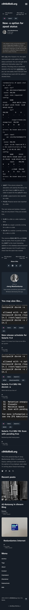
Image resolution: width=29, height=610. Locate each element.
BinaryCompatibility (14, 380)
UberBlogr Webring (14, 606)
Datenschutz (5, 583)
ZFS (16, 18)
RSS (3, 587)
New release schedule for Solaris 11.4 (14, 336)
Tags (3, 563)
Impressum (5, 575)
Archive (4, 559)
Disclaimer (5, 579)
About (3, 567)
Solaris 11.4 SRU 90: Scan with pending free (14, 432)
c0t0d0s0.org (9, 3)
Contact (4, 571)
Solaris (10, 18)
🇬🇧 (4, 18)
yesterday (20, 69)
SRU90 (4, 380)
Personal (4, 511)
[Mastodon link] (3, 471)
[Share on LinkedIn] (16, 265)
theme (3, 600)
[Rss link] (13, 471)
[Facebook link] (6, 471)
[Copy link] (20, 265)
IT (2, 348)
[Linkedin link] (9, 471)
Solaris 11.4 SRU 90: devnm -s (11, 385)
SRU (15, 327)
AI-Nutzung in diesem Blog (12, 505)
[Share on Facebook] (8, 265)
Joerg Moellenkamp (12, 30)
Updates (21, 327)
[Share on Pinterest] (12, 265)
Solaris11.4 (16, 377)
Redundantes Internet (14, 540)
